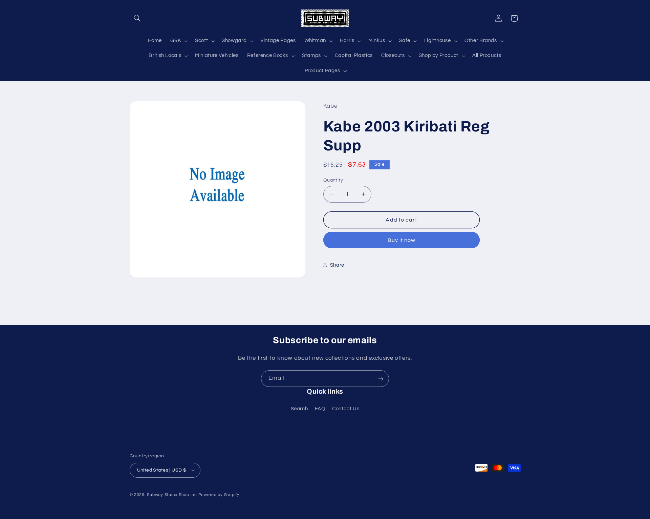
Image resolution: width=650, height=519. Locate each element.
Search (299, 408)
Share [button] (337, 265)
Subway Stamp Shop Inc (172, 495)
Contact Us (345, 408)
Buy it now (402, 240)
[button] (137, 18)
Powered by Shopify (218, 495)
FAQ (320, 408)
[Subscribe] (381, 378)
